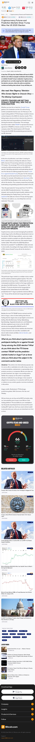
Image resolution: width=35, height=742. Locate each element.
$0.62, (3, 160)
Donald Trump (25, 107)
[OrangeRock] (10, 11)
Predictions (21, 634)
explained (4, 196)
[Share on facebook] (16, 67)
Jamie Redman (8, 68)
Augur (4, 630)
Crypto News (7, 14)
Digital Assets (13, 630)
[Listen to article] (3, 61)
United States (6, 637)
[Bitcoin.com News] (5, 3)
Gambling (12, 634)
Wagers (4, 640)
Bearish (11, 460)
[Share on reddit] (22, 67)
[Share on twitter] (19, 67)
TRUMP (17, 124)
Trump (28, 634)
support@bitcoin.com (7, 738)
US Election (16, 637)
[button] (19, 62)
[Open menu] (32, 2)
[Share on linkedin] (25, 67)
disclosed (26, 178)
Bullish (23, 460)
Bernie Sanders (23, 333)
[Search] (29, 2)
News (2, 14)
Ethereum (5, 634)
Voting (24, 637)
